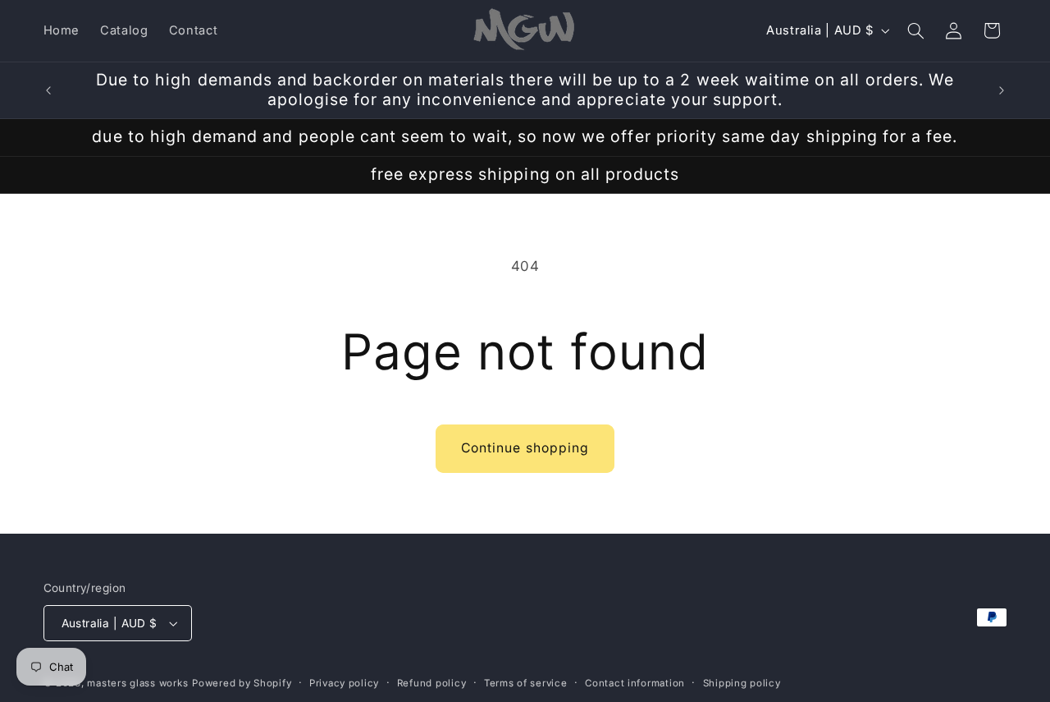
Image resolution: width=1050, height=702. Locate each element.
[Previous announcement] (48, 90)
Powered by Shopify (241, 683)
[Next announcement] (1002, 90)
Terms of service (526, 683)
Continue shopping (525, 448)
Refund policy (432, 683)
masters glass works (137, 683)
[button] (915, 30)
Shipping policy (742, 683)
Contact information (635, 683)
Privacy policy (344, 683)
